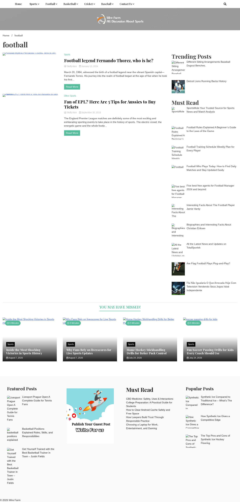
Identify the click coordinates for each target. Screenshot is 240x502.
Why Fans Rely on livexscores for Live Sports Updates (88, 351)
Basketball (69, 4)
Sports (33, 4)
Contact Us (126, 4)
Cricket (88, 4)
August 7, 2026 (15, 358)
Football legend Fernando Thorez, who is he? (108, 60)
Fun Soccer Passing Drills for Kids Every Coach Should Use (210, 351)
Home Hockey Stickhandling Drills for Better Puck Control (147, 351)
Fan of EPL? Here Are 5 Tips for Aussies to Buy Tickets (110, 104)
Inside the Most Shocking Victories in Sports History (24, 351)
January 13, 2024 (89, 66)
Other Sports (70, 96)
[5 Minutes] (210, 319)
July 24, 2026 (135, 358)
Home (18, 4)
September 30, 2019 (91, 112)
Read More (72, 86)
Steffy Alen (71, 66)
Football (50, 4)
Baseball (106, 4)
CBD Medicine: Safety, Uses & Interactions (149, 398)
